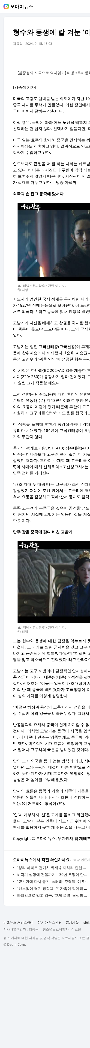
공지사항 (72, 922)
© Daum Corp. (14, 944)
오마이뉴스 (21, 6)
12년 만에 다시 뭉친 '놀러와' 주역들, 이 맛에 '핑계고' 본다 (53, 881)
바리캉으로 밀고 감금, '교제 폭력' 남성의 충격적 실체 (53, 895)
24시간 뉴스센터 (50, 922)
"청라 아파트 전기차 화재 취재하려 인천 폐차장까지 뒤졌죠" (53, 867)
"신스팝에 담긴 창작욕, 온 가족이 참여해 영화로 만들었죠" (53, 888)
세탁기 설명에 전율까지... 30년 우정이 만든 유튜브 (53, 874)
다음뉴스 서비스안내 (18, 922)
